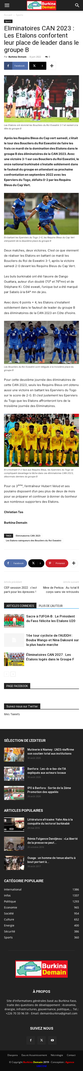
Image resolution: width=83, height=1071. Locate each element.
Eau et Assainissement (34, 1055)
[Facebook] (31, 1040)
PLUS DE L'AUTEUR (51, 605)
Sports (19, 15)
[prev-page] (6, 674)
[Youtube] (52, 1040)
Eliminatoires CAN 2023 (28, 535)
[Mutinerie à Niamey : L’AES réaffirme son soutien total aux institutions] (14, 755)
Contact (71, 1055)
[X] (41, 1040)
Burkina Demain (17, 56)
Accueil (8, 15)
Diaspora (12, 1055)
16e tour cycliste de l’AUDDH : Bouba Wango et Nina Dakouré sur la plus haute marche (52, 640)
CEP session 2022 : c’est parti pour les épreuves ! (20, 590)
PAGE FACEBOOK (17, 686)
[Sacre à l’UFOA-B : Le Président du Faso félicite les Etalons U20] (14, 621)
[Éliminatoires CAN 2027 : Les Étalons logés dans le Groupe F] (14, 659)
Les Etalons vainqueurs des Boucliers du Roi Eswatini (33, 540)
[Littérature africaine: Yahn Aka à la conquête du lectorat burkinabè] (14, 825)
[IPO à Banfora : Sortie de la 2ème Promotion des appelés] (14, 793)
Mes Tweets (12, 714)
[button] (6, 5)
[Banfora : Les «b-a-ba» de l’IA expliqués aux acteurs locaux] (14, 774)
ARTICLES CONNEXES (20, 605)
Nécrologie (57, 1055)
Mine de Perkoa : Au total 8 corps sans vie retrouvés (61, 590)
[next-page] (13, 674)
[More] (52, 66)
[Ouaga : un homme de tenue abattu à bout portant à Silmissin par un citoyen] (14, 863)
